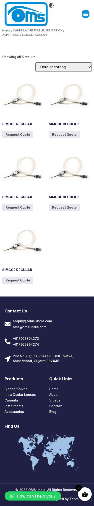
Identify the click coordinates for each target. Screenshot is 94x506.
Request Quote (17, 134)
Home (6, 30)
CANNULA (20, 30)
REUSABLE (36, 30)
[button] (85, 14)
